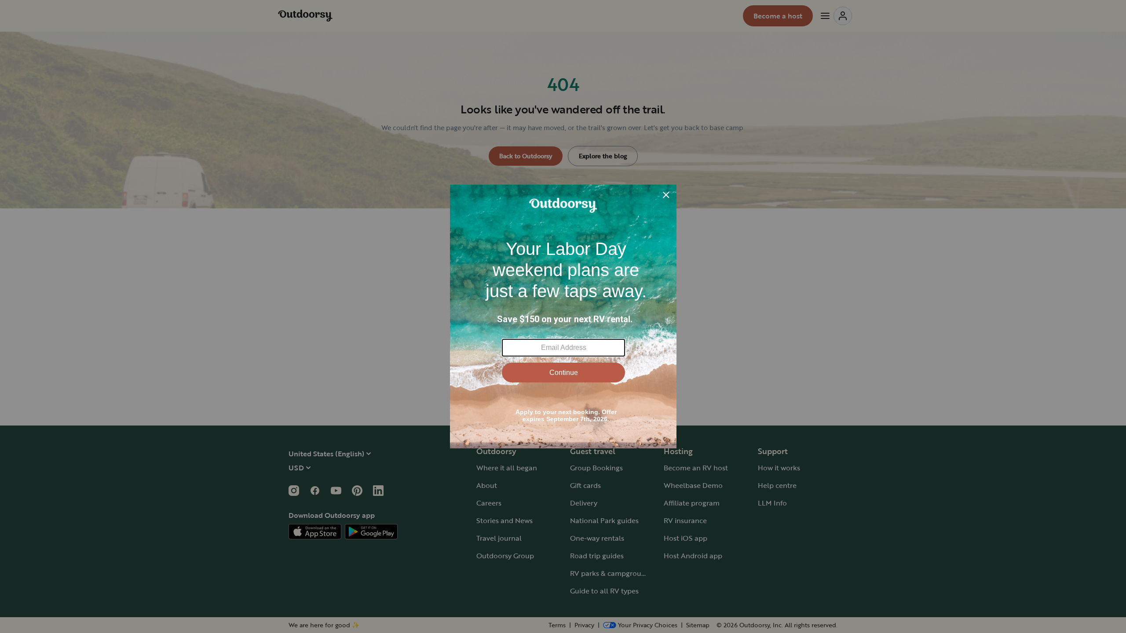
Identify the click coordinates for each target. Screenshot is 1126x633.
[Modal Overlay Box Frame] (563, 316)
